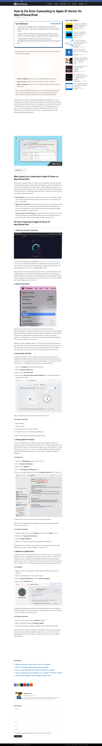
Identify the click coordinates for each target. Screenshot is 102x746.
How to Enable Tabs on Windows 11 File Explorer (80, 68)
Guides (56, 4)
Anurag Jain (76, 28)
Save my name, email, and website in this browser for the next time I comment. (33, 733)
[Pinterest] (17, 1)
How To (49, 4)
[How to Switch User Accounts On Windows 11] (69, 52)
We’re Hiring (85, 744)
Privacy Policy (81, 0)
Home (15, 7)
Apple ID (56, 106)
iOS (69, 4)
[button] (86, 4)
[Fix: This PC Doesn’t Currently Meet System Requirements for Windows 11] (69, 43)
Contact (76, 0)
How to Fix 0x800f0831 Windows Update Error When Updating (80, 25)
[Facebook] (15, 1)
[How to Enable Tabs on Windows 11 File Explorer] (69, 68)
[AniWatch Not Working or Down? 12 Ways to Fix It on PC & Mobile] (69, 60)
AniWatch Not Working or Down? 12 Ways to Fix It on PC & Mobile (81, 59)
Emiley (75, 37)
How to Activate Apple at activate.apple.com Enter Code (33, 675)
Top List (74, 4)
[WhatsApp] (18, 685)
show (23, 170)
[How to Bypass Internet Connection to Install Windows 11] (69, 86)
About (72, 0)
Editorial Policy (74, 744)
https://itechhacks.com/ (29, 695)
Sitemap (80, 744)
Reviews (81, 4)
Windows (63, 4)
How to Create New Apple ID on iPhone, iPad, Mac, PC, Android (35, 670)
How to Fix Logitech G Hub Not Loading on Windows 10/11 (80, 33)
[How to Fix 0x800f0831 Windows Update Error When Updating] (69, 26)
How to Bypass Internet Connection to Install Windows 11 (81, 85)
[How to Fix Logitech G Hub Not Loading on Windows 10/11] (69, 34)
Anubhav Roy (17, 17)
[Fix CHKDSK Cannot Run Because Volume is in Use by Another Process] (69, 77)
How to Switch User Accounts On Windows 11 (80, 51)
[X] (20, 1)
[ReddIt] (31, 685)
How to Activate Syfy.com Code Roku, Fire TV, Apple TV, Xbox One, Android (38, 673)
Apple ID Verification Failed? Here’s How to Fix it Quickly (32, 664)
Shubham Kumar (77, 81)
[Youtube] (22, 1)
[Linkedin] (28, 685)
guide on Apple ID (31, 449)
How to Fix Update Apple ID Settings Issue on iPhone (31, 667)
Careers (86, 0)
